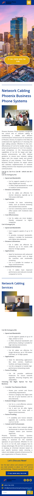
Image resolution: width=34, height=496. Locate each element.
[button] (29, 2)
